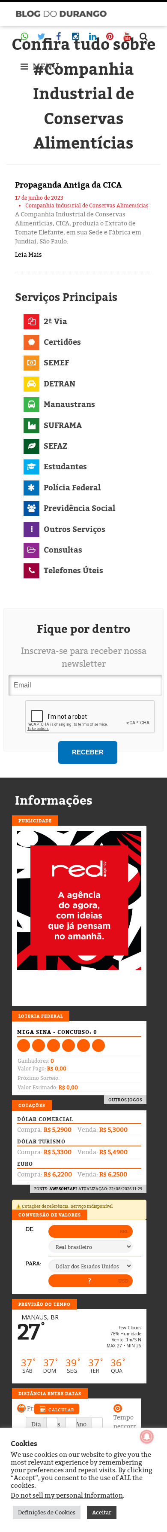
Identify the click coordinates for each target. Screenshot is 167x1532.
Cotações (31, 1105)
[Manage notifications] (147, 1437)
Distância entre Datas (49, 1393)
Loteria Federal (40, 1016)
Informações (53, 800)
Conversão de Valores (49, 1215)
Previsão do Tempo (44, 1304)
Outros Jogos (125, 1100)
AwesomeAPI (63, 1189)
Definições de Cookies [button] (46, 1512)
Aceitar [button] (101, 1512)
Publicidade (35, 821)
